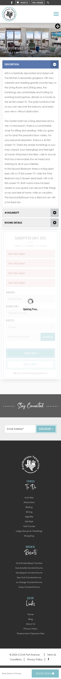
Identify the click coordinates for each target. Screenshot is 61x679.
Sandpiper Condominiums (29, 572)
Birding (29, 507)
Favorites (24, 2)
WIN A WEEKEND (37, 2)
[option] (30, 40)
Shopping (29, 535)
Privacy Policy (30, 628)
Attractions (29, 502)
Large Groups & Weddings (29, 531)
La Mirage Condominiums (29, 582)
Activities (29, 497)
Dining (29, 512)
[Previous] (2, 40)
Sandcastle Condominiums (29, 568)
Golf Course (29, 526)
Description (12, 64)
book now (44, 673)
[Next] (57, 40)
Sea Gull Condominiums (29, 577)
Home (31, 614)
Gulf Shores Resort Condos (29, 563)
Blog (30, 619)
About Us (30, 624)
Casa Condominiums (29, 587)
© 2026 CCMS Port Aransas (25, 654)
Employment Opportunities (30, 633)
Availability (12, 212)
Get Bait (29, 521)
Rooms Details (13, 222)
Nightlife (29, 516)
